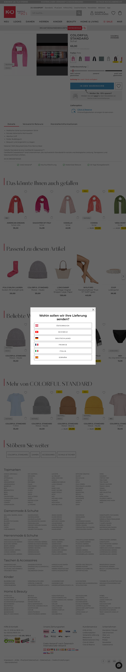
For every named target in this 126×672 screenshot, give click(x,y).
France (63, 345)
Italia (63, 351)
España (63, 357)
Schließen (93, 309)
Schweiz (63, 332)
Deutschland (63, 338)
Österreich (63, 326)
